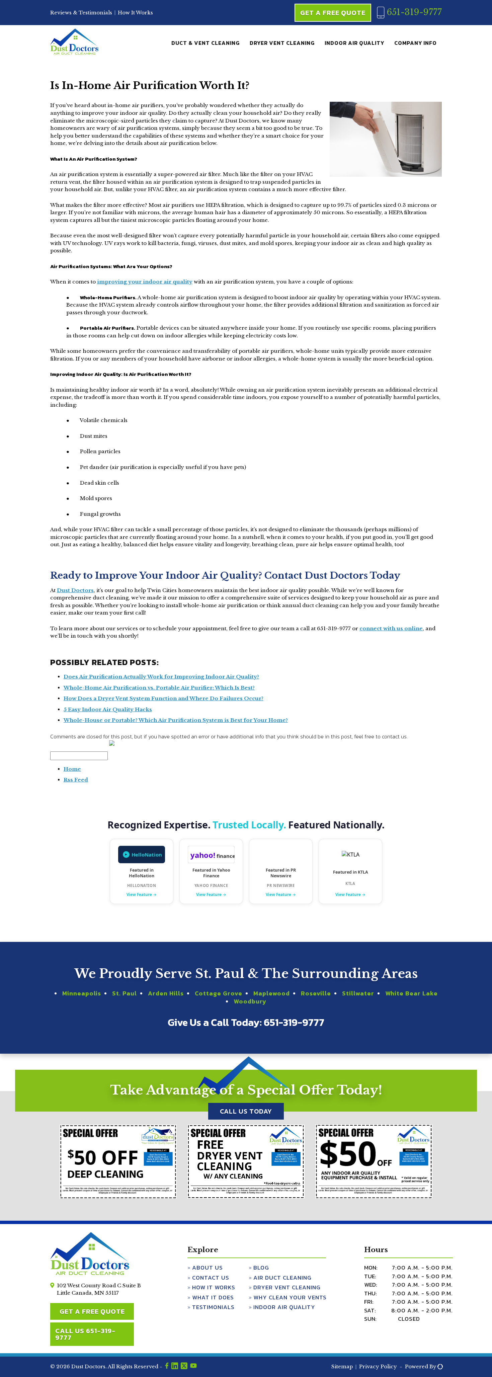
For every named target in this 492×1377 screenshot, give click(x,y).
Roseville (316, 993)
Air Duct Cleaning (282, 1277)
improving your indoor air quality (144, 281)
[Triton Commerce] (439, 1367)
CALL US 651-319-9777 (85, 1334)
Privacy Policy (378, 1366)
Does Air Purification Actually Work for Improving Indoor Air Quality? (161, 676)
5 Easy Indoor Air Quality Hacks (108, 709)
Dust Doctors (75, 590)
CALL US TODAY (246, 1111)
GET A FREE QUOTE (92, 1311)
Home (72, 769)
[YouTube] (193, 1367)
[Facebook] (167, 1367)
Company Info (415, 43)
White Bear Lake (411, 993)
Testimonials (213, 1307)
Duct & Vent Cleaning (205, 43)
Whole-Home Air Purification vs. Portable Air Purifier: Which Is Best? (159, 687)
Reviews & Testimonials (81, 12)
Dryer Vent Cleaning (282, 43)
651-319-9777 (413, 12)
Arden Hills (166, 993)
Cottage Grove (218, 993)
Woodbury (250, 1001)
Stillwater (358, 993)
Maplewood (271, 993)
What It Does (213, 1297)
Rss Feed (76, 780)
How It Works (135, 12)
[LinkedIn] (174, 1367)
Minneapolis (81, 993)
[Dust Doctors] (74, 53)
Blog (261, 1267)
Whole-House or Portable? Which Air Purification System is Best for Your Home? (176, 720)
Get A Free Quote (332, 13)
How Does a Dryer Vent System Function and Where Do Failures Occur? (163, 698)
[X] (184, 1367)
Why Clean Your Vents (290, 1297)
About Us (207, 1267)
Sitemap (342, 1366)
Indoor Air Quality (354, 43)
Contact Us (210, 1277)
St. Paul (124, 993)
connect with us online (391, 628)
